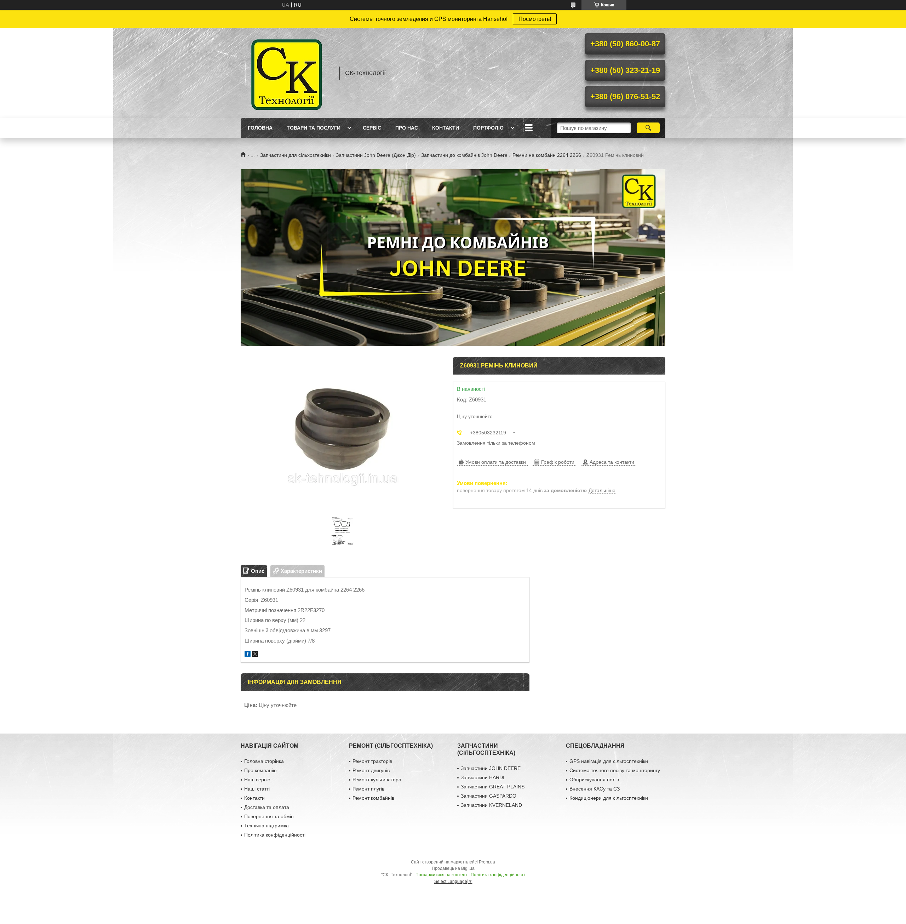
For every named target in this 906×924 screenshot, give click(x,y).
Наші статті (257, 789)
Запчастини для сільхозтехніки (295, 155)
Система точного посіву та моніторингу (614, 770)
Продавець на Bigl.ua (453, 868)
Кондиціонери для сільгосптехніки (608, 798)
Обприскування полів (594, 779)
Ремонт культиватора (376, 779)
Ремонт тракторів (372, 761)
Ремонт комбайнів (373, 798)
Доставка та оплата (266, 807)
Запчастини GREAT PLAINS (492, 786)
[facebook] (248, 655)
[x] (255, 655)
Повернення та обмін (269, 816)
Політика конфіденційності (274, 835)
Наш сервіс (257, 779)
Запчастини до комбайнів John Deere (464, 155)
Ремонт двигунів (371, 770)
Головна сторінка (264, 761)
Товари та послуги (313, 128)
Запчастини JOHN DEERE (491, 768)
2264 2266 (352, 590)
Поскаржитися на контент (441, 874)
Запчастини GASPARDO (488, 796)
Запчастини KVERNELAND (491, 805)
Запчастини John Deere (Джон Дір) (376, 155)
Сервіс (372, 128)
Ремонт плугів (368, 789)
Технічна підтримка (266, 825)
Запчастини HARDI (482, 777)
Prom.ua (487, 862)
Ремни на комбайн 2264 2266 (546, 155)
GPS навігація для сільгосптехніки (608, 761)
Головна (260, 128)
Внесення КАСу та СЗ (594, 789)
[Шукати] (648, 127)
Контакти (445, 128)
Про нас (406, 128)
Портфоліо (488, 128)
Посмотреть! (534, 19)
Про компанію (260, 770)
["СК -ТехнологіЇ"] (287, 73)
